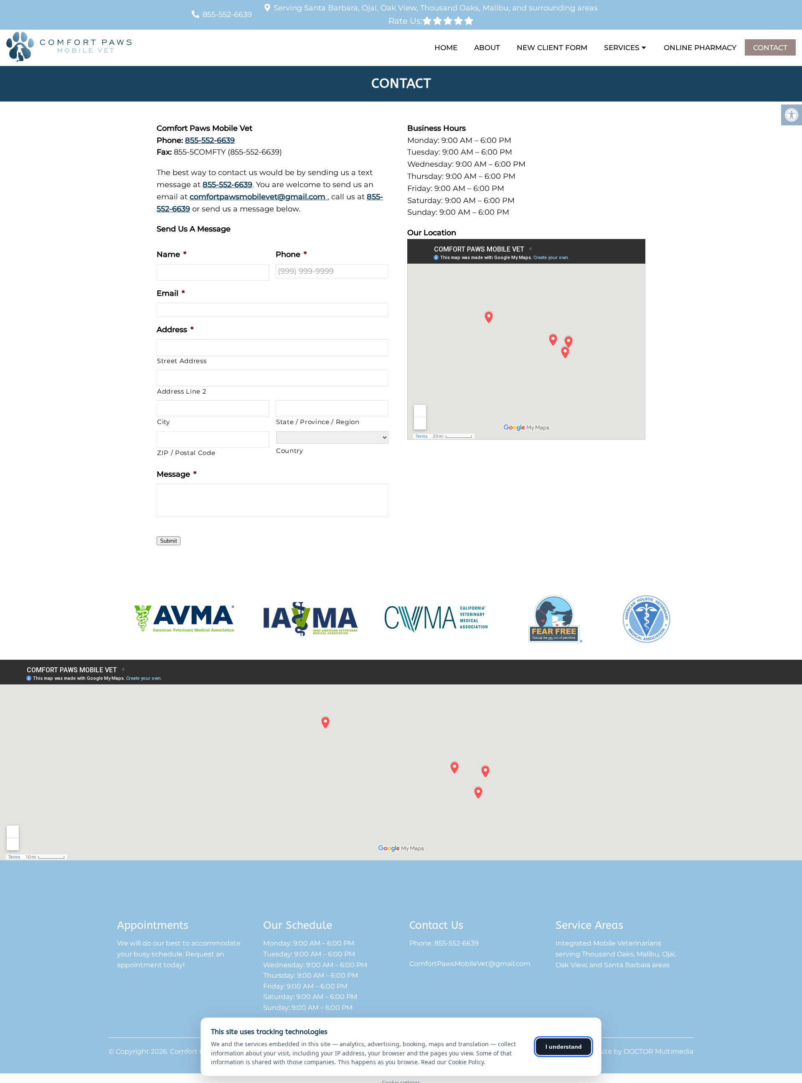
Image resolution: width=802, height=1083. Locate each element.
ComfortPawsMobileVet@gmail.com (469, 964)
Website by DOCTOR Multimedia (638, 1051)
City (163, 422)
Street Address (181, 361)
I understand (564, 1046)
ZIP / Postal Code (186, 453)
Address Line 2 (181, 391)
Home (445, 47)
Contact (770, 47)
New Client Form (552, 47)
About (487, 47)
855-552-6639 (227, 14)
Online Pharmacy (700, 47)
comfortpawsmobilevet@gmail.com (258, 196)
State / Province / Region (318, 422)
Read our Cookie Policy (452, 1062)
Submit (168, 541)
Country (289, 451)
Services (622, 47)
